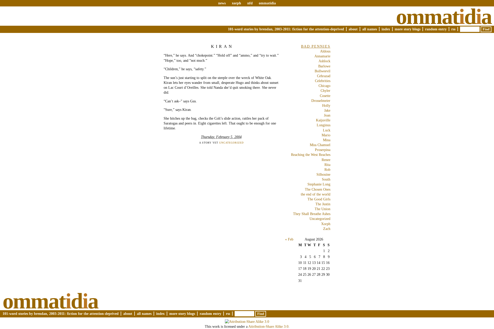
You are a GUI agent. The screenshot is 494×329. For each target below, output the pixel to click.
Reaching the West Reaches (310, 155)
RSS (453, 29)
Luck (326, 130)
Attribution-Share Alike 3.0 (268, 326)
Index (386, 29)
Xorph (325, 224)
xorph (236, 3)
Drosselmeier (320, 101)
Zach (326, 229)
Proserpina (322, 150)
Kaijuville (323, 120)
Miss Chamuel (320, 145)
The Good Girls (318, 199)
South (326, 179)
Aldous (325, 51)
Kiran (222, 46)
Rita (327, 165)
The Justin (322, 204)
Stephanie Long (318, 184)
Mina (326, 140)
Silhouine (323, 174)
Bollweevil (322, 71)
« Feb (289, 239)
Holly (326, 105)
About (353, 29)
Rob (327, 169)
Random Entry (436, 29)
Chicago (324, 86)
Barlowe (324, 66)
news (222, 3)
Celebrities (322, 81)
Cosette (325, 96)
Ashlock (324, 61)
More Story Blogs (407, 29)
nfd (250, 3)
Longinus (323, 125)
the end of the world (315, 194)
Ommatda (443, 16)
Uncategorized (231, 142)
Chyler (325, 90)
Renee (326, 160)
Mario (326, 135)
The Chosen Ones (317, 189)
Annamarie (322, 56)
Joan (327, 115)
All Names (369, 29)
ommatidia (267, 3)
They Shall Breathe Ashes (311, 214)
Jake (327, 110)
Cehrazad (323, 76)
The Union (322, 209)
